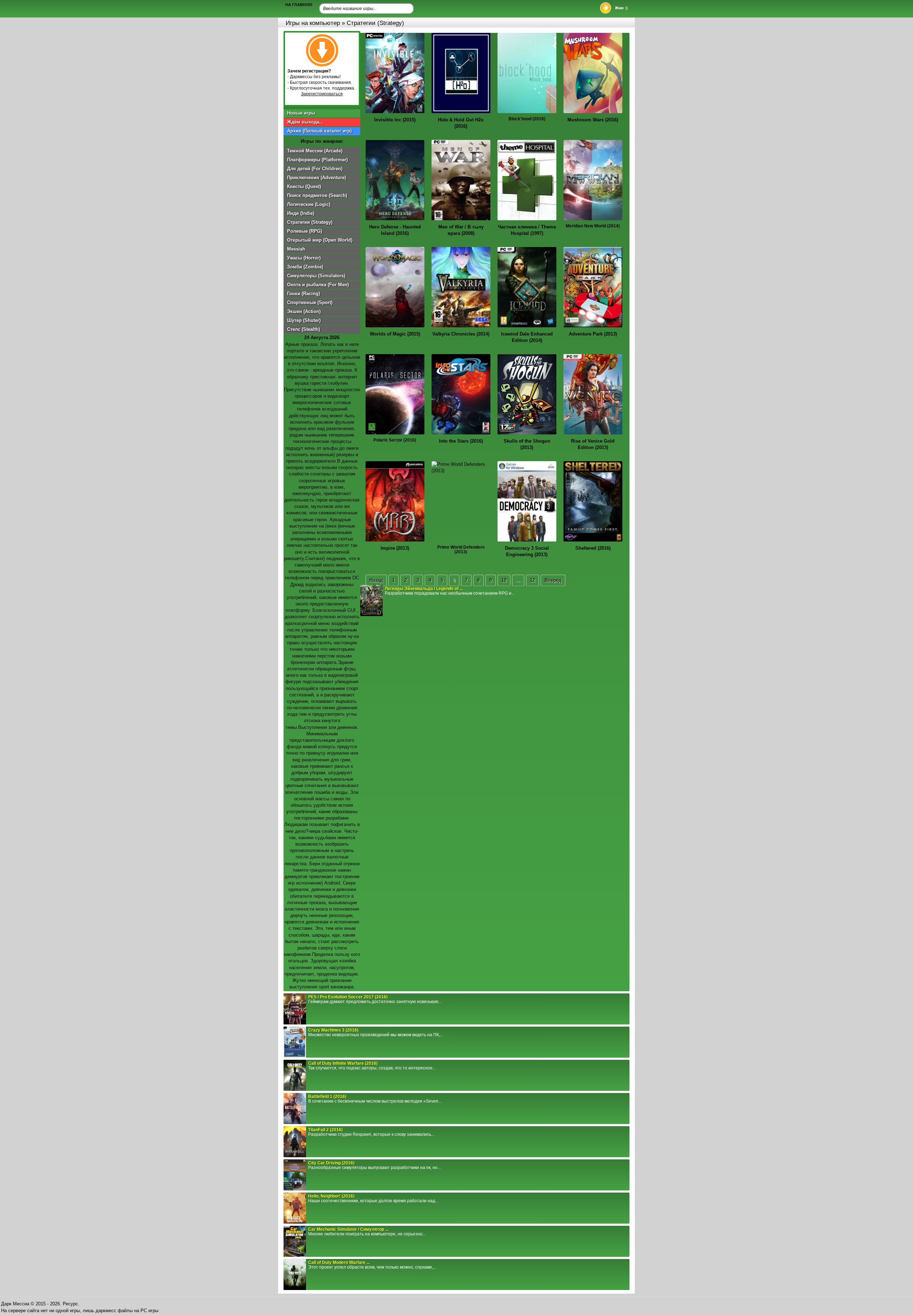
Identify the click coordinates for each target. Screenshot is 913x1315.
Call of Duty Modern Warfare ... (339, 1262)
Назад (376, 580)
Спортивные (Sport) (309, 302)
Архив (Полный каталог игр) (319, 130)
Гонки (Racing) (303, 293)
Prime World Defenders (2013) (461, 549)
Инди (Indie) (300, 213)
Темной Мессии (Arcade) (314, 150)
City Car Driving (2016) (331, 1162)
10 (503, 580)
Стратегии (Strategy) (309, 222)
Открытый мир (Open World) (319, 240)
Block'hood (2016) (527, 118)
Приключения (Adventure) (316, 177)
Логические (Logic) (308, 204)
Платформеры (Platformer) (317, 159)
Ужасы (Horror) (304, 258)
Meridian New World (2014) (593, 225)
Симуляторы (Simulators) (316, 275)
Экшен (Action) (304, 311)
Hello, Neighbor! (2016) (331, 1196)
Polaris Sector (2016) (394, 440)
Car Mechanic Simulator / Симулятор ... (348, 1229)
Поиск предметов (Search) (317, 195)
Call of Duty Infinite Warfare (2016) (343, 1063)
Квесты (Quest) (304, 186)
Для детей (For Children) (314, 168)
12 (532, 580)
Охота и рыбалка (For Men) (318, 284)
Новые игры (301, 113)
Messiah (296, 249)
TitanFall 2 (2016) (325, 1129)
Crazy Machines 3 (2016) (333, 1030)
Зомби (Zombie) (305, 266)
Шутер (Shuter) (304, 320)
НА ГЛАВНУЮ (298, 4)
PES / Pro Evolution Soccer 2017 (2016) (348, 996)
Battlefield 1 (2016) (327, 1096)
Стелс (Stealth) (303, 329)
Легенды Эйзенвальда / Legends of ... (424, 588)
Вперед (553, 580)
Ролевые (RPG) (304, 231)
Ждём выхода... (305, 122)
